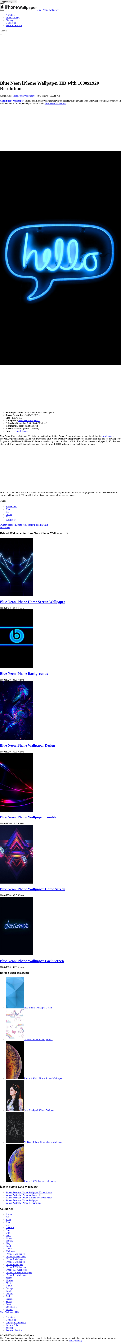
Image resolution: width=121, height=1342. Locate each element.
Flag (8, 1243)
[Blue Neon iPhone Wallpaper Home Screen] (16, 882)
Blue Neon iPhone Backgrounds (24, 673)
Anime (9, 1214)
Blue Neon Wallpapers (24, 95)
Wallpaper (10, 520)
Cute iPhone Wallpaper (47, 10)
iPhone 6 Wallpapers (15, 1254)
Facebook (11, 525)
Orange (9, 1288)
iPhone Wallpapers (14, 1264)
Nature (9, 1285)
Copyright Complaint (16, 1322)
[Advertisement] (60, 56)
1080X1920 (11, 506)
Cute (8, 1233)
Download (5, 527)
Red (8, 1296)
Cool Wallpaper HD (9, 1312)
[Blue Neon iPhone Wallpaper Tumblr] (16, 811)
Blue (8, 509)
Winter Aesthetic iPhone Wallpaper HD (24, 1195)
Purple (9, 1291)
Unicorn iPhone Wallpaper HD (38, 1039)
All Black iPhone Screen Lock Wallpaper (43, 1142)
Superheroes (11, 1307)
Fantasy (9, 1240)
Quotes (9, 1293)
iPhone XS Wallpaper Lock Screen (40, 1181)
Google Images (22, 431)
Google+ (30, 525)
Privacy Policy (12, 17)
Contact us (11, 23)
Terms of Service (14, 25)
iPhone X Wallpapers (16, 1267)
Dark (8, 1235)
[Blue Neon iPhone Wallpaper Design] (16, 739)
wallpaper (107, 436)
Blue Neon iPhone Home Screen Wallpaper (32, 602)
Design (9, 1238)
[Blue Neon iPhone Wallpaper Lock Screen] (16, 954)
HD (7, 512)
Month (9, 1277)
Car (7, 1225)
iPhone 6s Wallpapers (16, 1256)
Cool (8, 1230)
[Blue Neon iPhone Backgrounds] (16, 667)
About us (10, 15)
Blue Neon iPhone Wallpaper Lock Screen (32, 961)
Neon (8, 517)
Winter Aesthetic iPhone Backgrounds (23, 1203)
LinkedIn (38, 525)
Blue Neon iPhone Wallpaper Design (27, 745)
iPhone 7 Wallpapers (15, 1259)
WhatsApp (21, 525)
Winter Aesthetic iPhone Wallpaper (22, 1200)
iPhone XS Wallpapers (16, 1275)
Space (9, 1301)
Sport (8, 1304)
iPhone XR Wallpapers (16, 1270)
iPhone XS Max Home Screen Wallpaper (43, 1078)
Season (9, 1299)
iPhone (9, 514)
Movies (9, 1280)
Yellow (9, 1309)
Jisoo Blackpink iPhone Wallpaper (40, 1110)
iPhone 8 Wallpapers (15, 1262)
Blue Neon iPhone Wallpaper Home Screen (32, 889)
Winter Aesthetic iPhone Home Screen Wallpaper (29, 1197)
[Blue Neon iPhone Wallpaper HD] (60, 258)
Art (7, 1217)
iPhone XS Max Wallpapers (19, 1272)
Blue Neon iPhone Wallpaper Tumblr (28, 817)
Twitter (3, 525)
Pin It (45, 525)
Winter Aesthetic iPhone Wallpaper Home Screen (29, 1192)
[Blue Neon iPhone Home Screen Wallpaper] (16, 595)
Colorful (10, 1227)
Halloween (11, 1251)
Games (9, 1248)
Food (8, 1246)
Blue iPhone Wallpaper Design (38, 1007)
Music (9, 1283)
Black (8, 1219)
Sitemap (9, 20)
